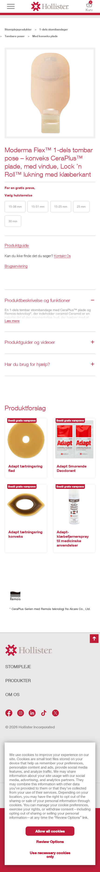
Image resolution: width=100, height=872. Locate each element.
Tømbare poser (15, 36)
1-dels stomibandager (53, 29)
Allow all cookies (50, 831)
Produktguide (17, 245)
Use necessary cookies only (50, 854)
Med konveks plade (45, 36)
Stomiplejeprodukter (18, 29)
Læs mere (12, 321)
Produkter (18, 680)
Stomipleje (18, 666)
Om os (12, 694)
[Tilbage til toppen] (94, 638)
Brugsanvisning (16, 266)
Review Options (50, 841)
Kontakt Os (62, 256)
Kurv (89, 6)
